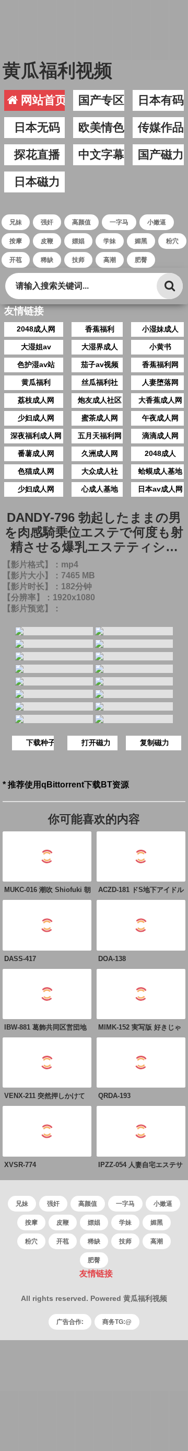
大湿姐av (36, 346)
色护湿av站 (36, 364)
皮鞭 (47, 241)
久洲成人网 (99, 453)
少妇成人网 (36, 418)
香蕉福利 (99, 329)
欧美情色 (101, 127)
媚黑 (141, 241)
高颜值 (81, 222)
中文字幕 (101, 154)
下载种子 (40, 742)
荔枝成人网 (36, 400)
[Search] (170, 286)
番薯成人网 (36, 453)
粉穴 (172, 241)
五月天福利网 (100, 435)
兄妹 (15, 222)
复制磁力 (154, 742)
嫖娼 (78, 241)
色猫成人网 (36, 471)
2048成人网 (36, 329)
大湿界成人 (99, 346)
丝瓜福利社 (99, 382)
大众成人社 (99, 471)
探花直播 (37, 154)
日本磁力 (37, 181)
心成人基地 (99, 489)
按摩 (15, 241)
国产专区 (101, 100)
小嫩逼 (156, 222)
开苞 (15, 260)
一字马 (119, 222)
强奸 (47, 222)
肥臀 (141, 260)
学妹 (109, 241)
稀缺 (47, 260)
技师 (78, 260)
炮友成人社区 (100, 400)
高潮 (109, 260)
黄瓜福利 (36, 382)
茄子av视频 (100, 364)
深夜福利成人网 (36, 435)
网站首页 (42, 100)
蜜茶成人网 (99, 418)
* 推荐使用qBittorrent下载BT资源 (66, 784)
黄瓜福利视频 (57, 70)
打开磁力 (96, 742)
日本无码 (37, 127)
